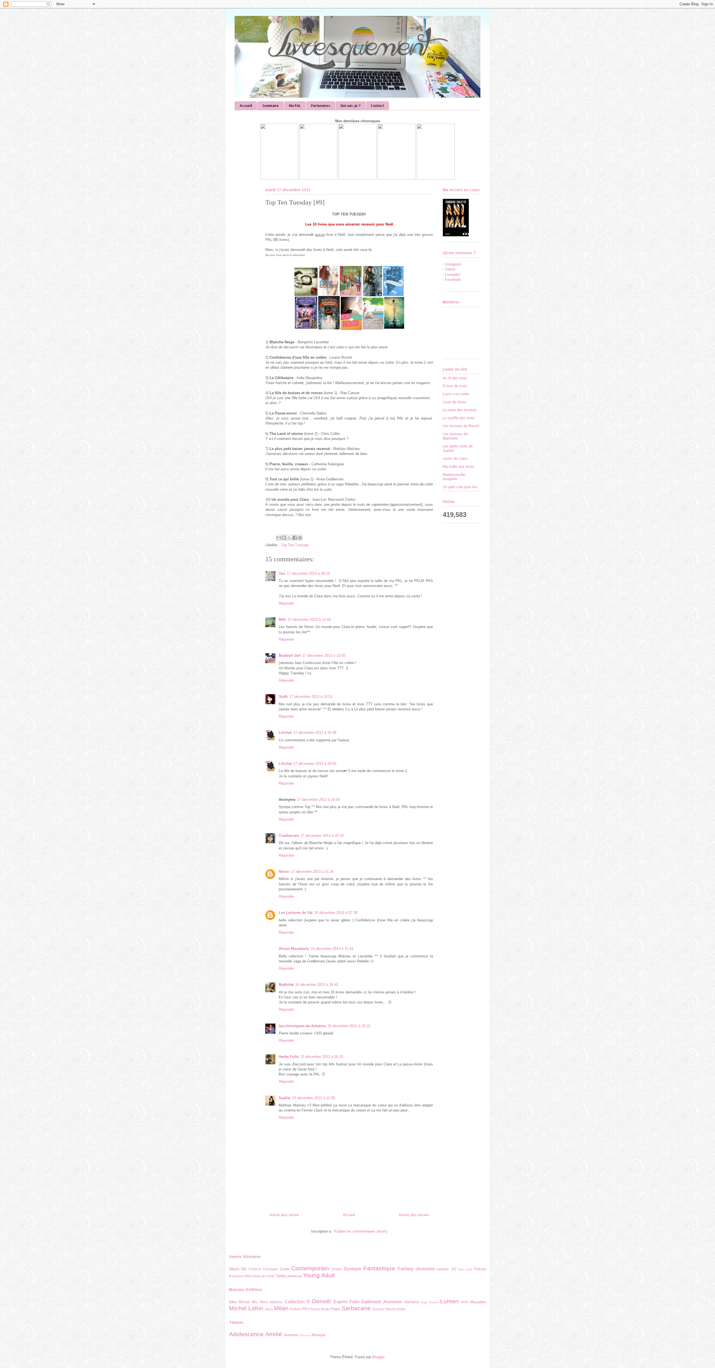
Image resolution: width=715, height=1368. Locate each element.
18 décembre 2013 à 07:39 (335, 913)
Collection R (297, 1301)
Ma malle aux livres (458, 466)
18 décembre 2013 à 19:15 (348, 1026)
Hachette (411, 1302)
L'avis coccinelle (456, 394)
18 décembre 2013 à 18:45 (316, 985)
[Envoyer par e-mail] (279, 537)
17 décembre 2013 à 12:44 (309, 619)
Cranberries (289, 835)
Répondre (286, 603)
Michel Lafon (246, 1308)
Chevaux (305, 1335)
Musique (318, 1335)
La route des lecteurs (460, 410)
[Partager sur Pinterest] (300, 537)
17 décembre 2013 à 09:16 (308, 573)
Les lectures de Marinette (455, 436)
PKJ (305, 1309)
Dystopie (352, 1268)
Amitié (273, 1334)
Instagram (453, 264)
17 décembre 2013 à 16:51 (310, 696)
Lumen (449, 1301)
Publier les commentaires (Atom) (360, 1231)
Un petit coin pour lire (460, 487)
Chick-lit (255, 1269)
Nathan (295, 1309)
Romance (236, 1276)
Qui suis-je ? (350, 106)
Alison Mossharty (294, 949)
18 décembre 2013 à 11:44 (332, 949)
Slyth (283, 696)
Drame (337, 1269)
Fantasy (406, 1268)
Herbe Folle (289, 1057)
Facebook (453, 279)
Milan (281, 1308)
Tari (282, 573)
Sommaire (271, 106)
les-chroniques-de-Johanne (302, 1026)
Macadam (478, 1302)
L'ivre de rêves (454, 402)
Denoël (321, 1301)
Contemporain (310, 1268)
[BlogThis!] (284, 537)
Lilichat (285, 732)
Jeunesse (425, 1268)
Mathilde (286, 985)
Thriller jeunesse (288, 1276)
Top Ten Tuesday (295, 545)
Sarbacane (356, 1308)
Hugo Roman (429, 1302)
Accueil (246, 106)
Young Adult (319, 1275)
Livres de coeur (455, 458)
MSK (464, 1302)
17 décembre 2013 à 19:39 (314, 732)
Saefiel (284, 1098)
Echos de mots (455, 386)
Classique (270, 1269)
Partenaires (320, 106)
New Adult (465, 1269)
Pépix (335, 1309)
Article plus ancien (414, 1215)
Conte (284, 1269)
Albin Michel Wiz (243, 1302)
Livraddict (453, 274)
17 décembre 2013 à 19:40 (314, 763)
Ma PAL (295, 106)
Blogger (378, 1357)
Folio (354, 1301)
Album (234, 1269)
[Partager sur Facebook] (294, 537)
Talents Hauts (395, 1309)
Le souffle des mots (459, 418)
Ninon (284, 871)
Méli (282, 619)
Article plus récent (284, 1215)
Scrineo (378, 1309)
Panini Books (320, 1309)
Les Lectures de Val (296, 913)
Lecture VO (446, 1269)
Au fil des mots (455, 378)
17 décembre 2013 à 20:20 (322, 835)
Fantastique (379, 1268)
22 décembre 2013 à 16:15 (321, 1057)
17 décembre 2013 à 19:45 (318, 799)
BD (243, 1269)
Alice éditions (271, 1302)
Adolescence (246, 1334)
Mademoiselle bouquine (454, 477)
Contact (377, 106)
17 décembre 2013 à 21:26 (312, 871)
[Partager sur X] (289, 537)
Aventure (291, 1335)
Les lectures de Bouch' (461, 426)
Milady (269, 1309)
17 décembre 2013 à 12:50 (323, 655)
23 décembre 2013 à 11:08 (313, 1098)
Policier (480, 1269)
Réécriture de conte (260, 1276)
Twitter (450, 269)
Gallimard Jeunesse (381, 1301)
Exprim (340, 1301)
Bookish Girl (290, 655)
